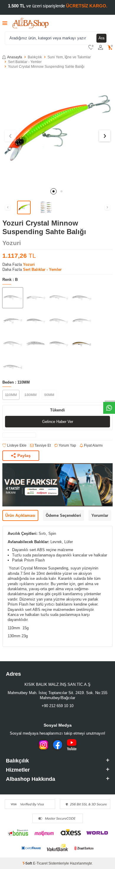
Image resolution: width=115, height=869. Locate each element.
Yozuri (11, 242)
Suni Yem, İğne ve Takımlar (69, 57)
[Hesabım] (100, 47)
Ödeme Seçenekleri (63, 515)
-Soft (27, 863)
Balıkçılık (35, 57)
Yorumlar (99, 515)
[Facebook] (57, 745)
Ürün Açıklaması (20, 515)
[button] (53, 191)
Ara (101, 38)
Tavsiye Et (42, 445)
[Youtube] (72, 745)
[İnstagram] (43, 745)
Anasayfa (14, 57)
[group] (57, 129)
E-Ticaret (40, 863)
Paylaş (24, 455)
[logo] (30, 23)
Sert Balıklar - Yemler (25, 62)
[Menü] (4, 23)
